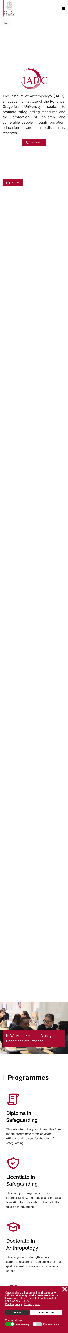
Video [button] (15, 183)
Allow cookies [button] (45, 1312)
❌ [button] (64, 1289)
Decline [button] (17, 1312)
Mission (36, 142)
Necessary (22, 1324)
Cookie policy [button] (13, 1304)
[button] (63, 8)
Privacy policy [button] (32, 1304)
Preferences (51, 1324)
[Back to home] (9, 8)
